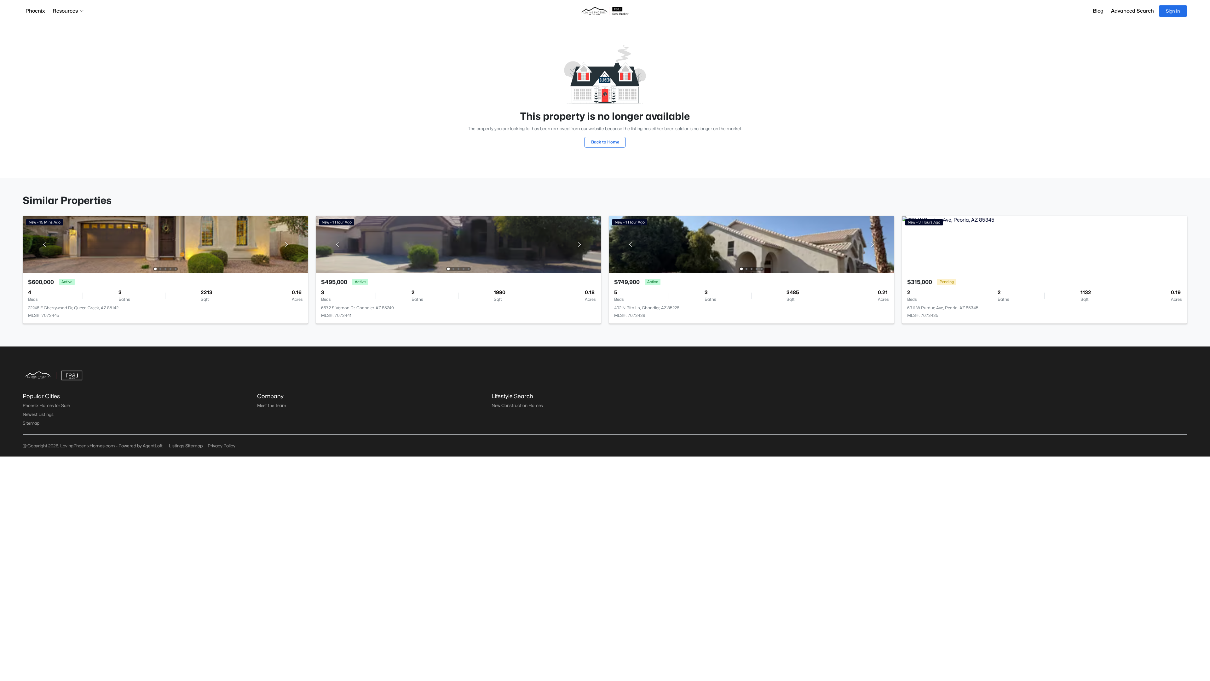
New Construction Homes (517, 405)
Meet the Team (271, 405)
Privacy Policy (221, 445)
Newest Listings (38, 414)
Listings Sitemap (186, 445)
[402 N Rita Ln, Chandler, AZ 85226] (751, 244)
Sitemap (31, 423)
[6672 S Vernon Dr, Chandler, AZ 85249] (458, 244)
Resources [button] (65, 11)
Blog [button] (1098, 11)
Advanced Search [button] (1132, 11)
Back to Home (605, 141)
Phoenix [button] (35, 11)
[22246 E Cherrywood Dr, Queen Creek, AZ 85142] (165, 244)
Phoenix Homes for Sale (46, 405)
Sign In (1173, 11)
